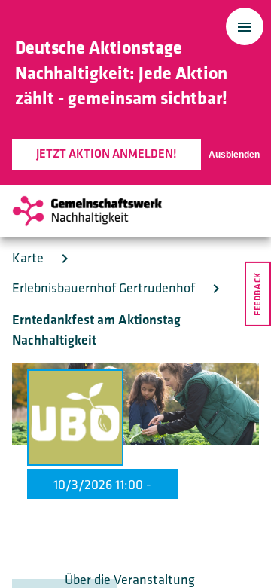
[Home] (87, 211)
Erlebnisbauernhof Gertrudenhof (103, 288)
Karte (28, 258)
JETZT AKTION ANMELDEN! (106, 154)
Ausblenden (234, 154)
